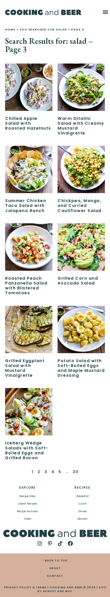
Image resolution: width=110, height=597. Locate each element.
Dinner (82, 511)
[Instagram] (39, 543)
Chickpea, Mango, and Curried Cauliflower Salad (80, 205)
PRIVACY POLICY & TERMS (25, 587)
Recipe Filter (27, 496)
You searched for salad (43, 29)
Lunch (83, 504)
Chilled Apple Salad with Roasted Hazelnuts (28, 123)
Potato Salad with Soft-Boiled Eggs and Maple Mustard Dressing (81, 368)
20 (75, 471)
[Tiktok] (60, 543)
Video (27, 519)
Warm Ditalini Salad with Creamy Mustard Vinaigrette (81, 126)
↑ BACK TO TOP (55, 560)
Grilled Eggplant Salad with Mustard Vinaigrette (25, 368)
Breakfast (82, 496)
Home (10, 29)
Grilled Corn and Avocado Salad (78, 280)
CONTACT (55, 576)
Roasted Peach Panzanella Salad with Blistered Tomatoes (26, 285)
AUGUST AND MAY (57, 591)
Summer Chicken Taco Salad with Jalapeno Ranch (25, 205)
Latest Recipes (27, 504)
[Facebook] (70, 543)
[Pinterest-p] (49, 543)
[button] (105, 12)
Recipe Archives (27, 511)
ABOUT (55, 568)
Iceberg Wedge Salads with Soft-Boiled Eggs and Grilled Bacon (26, 450)
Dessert (82, 519)
